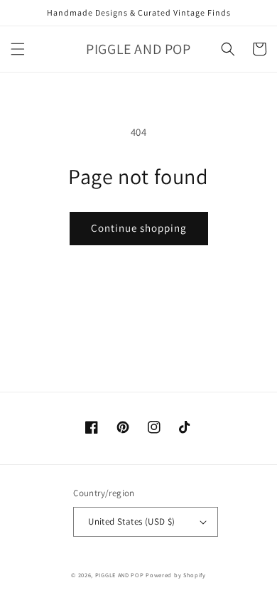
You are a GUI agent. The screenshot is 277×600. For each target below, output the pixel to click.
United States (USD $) (131, 521)
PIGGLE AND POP (119, 575)
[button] (17, 49)
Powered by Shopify (176, 575)
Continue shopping (139, 228)
